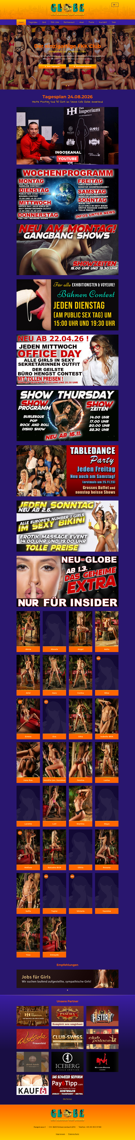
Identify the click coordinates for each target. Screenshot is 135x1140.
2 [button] (69, 86)
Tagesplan (32, 23)
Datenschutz (73, 1134)
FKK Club (55, 23)
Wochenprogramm (83, 66)
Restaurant (69, 23)
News (81, 23)
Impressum (60, 1134)
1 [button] (66, 86)
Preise (91, 23)
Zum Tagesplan (53, 66)
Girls (44, 23)
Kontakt (103, 23)
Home (21, 22)
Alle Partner (67, 1099)
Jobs (114, 23)
